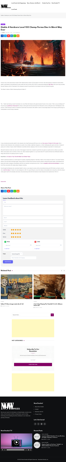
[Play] (2, 449)
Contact (36, 409)
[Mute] (28, 449)
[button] (61, 271)
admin (3, 32)
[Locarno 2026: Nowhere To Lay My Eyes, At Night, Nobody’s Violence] (37, 436)
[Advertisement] (33, 328)
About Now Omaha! (39, 406)
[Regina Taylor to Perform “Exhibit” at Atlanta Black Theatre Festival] (37, 445)
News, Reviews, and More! (33, 3)
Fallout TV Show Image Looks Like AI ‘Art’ (12, 304)
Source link (3, 181)
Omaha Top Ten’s (46, 3)
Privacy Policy (38, 414)
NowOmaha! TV (56, 3)
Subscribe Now (33, 364)
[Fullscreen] (30, 449)
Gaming (2, 301)
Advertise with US (39, 411)
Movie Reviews (45, 434)
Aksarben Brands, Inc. (43, 459)
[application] (16, 442)
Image (4, 253)
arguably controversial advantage (51, 163)
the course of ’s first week (50, 143)
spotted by (12, 105)
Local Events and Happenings (18, 3)
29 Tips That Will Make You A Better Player (18, 156)
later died (51, 84)
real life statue (6, 170)
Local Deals (14, 9)
